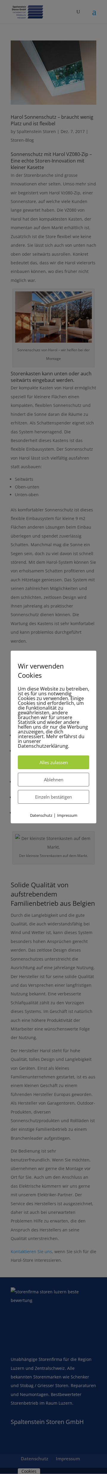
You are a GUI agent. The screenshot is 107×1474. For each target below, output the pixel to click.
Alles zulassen (54, 762)
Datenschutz (41, 815)
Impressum (67, 815)
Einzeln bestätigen (53, 797)
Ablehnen (53, 780)
